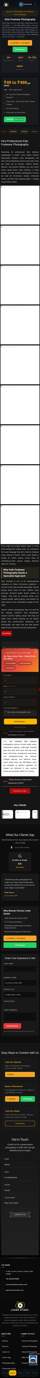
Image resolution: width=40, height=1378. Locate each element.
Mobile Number (9, 697)
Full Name (8, 675)
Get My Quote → (20, 721)
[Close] (35, 652)
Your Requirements (11, 708)
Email (10, 686)
